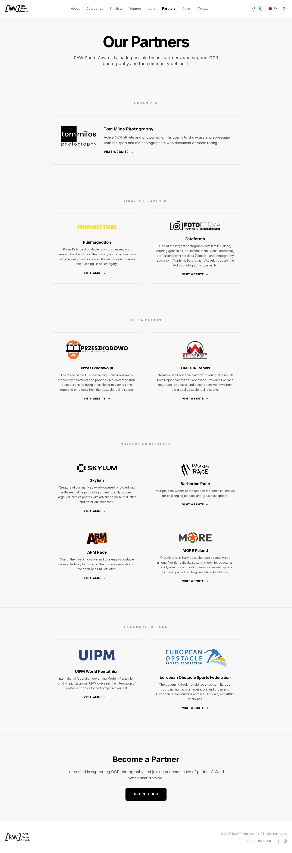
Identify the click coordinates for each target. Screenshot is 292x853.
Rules (187, 8)
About (75, 8)
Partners (169, 8)
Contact (203, 8)
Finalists (116, 8)
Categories (95, 8)
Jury (152, 8)
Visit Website (116, 152)
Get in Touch (146, 794)
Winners (135, 8)
